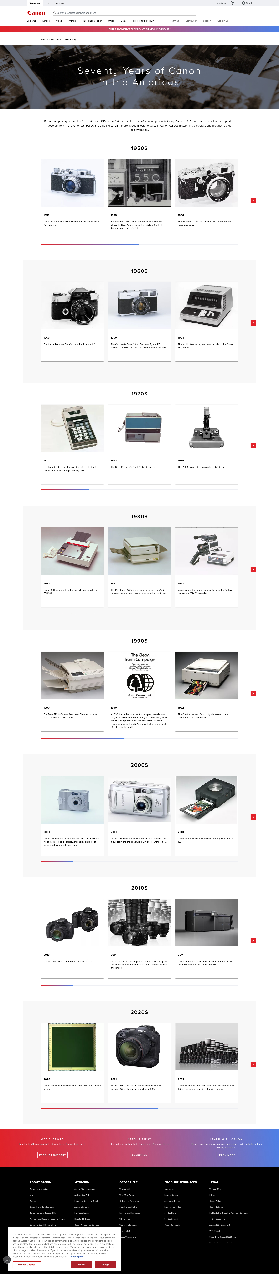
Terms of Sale (125, 1189)
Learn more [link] (226, 1155)
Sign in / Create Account (85, 1189)
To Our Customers (217, 1219)
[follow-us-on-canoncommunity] (245, 1264)
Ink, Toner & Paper (92, 21)
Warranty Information (128, 1225)
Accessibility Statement (219, 1225)
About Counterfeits (127, 1237)
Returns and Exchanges (129, 1213)
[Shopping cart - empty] (233, 3)
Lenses (46, 21)
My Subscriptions (81, 1213)
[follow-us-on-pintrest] (237, 1264)
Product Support (171, 1195)
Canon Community (172, 1225)
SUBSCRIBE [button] (139, 1155)
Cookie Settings (216, 1207)
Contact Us (222, 21)
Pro (47, 3)
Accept (105, 1264)
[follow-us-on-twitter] (221, 1264)
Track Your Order (126, 1195)
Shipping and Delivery (129, 1207)
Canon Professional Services (86, 1225)
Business (59, 3)
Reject (81, 1264)
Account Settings (81, 1207)
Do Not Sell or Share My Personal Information (228, 1213)
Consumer (34, 3)
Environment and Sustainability (43, 1213)
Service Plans (170, 1213)
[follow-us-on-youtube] (205, 1264)
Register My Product (83, 1219)
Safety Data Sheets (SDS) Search (223, 1237)
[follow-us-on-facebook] (189, 1264)
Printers (72, 21)
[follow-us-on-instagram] (181, 1264)
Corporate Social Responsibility (43, 1225)
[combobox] (124, 13)
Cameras (31, 21)
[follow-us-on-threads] (213, 1264)
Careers (33, 1201)
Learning (174, 21)
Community (191, 21)
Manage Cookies (26, 1264)
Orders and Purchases (129, 1201)
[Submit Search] (54, 12)
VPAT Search (214, 1231)
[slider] (90, 244)
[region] (64, 1249)
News (32, 1195)
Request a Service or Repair (86, 1201)
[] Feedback (219, 3)
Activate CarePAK (81, 1195)
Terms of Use (215, 1189)
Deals (124, 21)
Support (207, 21)
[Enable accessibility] (7, 1260)
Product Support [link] (52, 1155)
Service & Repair (171, 1219)
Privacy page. (77, 1256)
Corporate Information (39, 1189)
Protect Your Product (143, 21)
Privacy (212, 1195)
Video (59, 21)
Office (111, 21)
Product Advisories (172, 1207)
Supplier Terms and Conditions (222, 1243)
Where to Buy (125, 1219)
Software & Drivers (172, 1201)
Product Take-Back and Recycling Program (48, 1219)
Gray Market (124, 1231)
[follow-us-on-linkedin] (229, 1264)
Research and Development (42, 1207)
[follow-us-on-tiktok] (197, 1264)
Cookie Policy (215, 1201)
